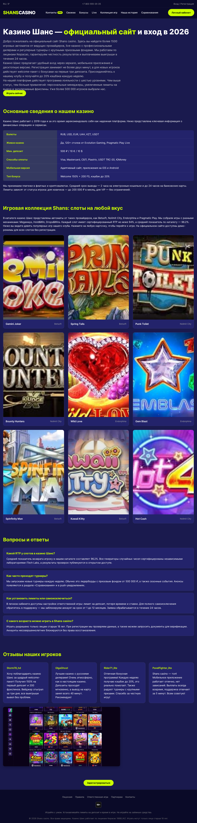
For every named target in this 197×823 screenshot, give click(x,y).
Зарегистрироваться (98, 783)
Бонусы (83, 12)
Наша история (129, 12)
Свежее (71, 12)
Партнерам (117, 797)
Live (94, 12)
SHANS (19, 12)
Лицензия (67, 797)
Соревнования (149, 12)
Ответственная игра (97, 797)
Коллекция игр (108, 12)
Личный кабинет (181, 12)
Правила (79, 797)
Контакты (54, 12)
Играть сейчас (14, 93)
